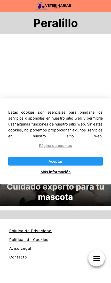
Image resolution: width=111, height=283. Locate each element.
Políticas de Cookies (28, 239)
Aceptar (55, 161)
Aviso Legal (20, 248)
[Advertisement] (55, 96)
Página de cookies (55, 145)
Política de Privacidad (30, 231)
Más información (56, 172)
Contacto (18, 257)
